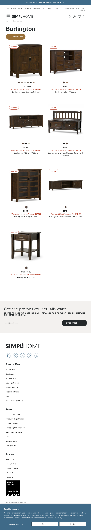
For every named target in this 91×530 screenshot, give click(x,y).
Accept (45, 524)
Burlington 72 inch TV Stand (26, 152)
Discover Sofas (52, 8)
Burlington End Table (26, 277)
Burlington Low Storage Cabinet (26, 91)
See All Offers (39, 8)
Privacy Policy (56, 517)
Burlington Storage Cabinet (26, 216)
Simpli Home (22, 502)
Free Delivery (11, 8)
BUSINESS (82, 10)
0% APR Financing (24, 8)
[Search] (70, 16)
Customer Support (72, 8)
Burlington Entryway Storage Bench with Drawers (65, 154)
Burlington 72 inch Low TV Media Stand (65, 216)
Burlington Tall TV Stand (65, 91)
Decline (73, 524)
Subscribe (72, 323)
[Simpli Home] (23, 16)
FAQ (82, 8)
